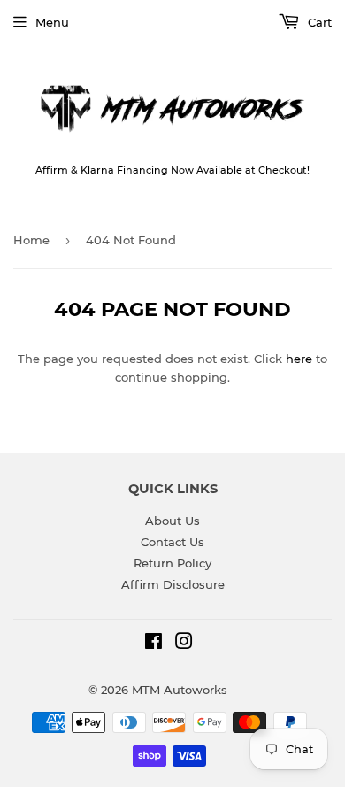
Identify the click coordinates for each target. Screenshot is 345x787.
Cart (318, 22)
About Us (172, 520)
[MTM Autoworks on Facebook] (153, 644)
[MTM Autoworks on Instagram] (184, 644)
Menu (52, 22)
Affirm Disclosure (173, 584)
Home (31, 240)
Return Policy (172, 563)
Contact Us (172, 542)
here (299, 358)
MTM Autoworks (179, 690)
